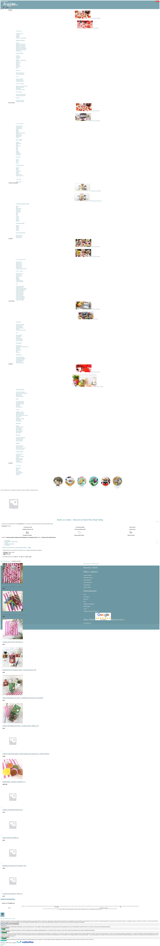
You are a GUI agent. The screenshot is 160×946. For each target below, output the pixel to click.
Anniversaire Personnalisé (21, 268)
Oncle (17, 150)
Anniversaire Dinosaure (20, 358)
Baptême (17, 279)
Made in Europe (52, 537)
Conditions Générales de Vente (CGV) (91, 611)
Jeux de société (19, 334)
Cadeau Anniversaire (88, 582)
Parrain (17, 151)
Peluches (17, 328)
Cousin (17, 218)
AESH (17, 229)
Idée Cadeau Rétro (87, 580)
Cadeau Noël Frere (19, 294)
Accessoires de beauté (20, 391)
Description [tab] (7, 540)
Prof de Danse (19, 174)
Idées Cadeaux (11, 102)
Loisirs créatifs (19, 338)
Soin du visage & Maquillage (21, 393)
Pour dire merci (19, 275)
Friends (69, 486)
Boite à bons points (20, 445)
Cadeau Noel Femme (95, 246)
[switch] (1, 932)
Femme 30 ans (19, 261)
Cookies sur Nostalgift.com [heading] (8, 903)
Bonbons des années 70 (20, 45)
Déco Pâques (18, 432)
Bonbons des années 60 (20, 44)
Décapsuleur (18, 419)
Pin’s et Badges (19, 406)
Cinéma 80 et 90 (19, 126)
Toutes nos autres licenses (117, 487)
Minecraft (18, 352)
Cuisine (17, 417)
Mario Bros (18, 347)
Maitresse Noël (19, 135)
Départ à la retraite (19, 273)
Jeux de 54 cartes (19, 339)
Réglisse (17, 36)
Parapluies (18, 404)
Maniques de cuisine (20, 412)
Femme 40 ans (19, 263)
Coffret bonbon (19, 128)
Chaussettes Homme (20, 403)
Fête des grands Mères (95, 120)
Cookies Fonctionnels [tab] (5, 931)
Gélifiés (17, 61)
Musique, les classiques (20, 132)
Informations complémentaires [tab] (11, 541)
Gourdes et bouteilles (20, 418)
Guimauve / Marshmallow (21, 37)
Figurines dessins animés (21, 330)
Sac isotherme (18, 420)
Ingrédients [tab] (7, 544)
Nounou (17, 172)
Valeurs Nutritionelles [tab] (9, 543)
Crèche (17, 173)
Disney (17, 129)
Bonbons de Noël (19, 78)
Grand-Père (18, 153)
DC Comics (18, 471)
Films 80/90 (18, 473)
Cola (17, 59)
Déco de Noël (18, 430)
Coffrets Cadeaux (87, 587)
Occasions (10, 238)
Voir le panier (3, 899)
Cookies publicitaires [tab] (4, 927)
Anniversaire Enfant (20, 357)
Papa (17, 144)
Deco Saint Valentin (96, 371)
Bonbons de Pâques (20, 100)
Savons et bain (19, 394)
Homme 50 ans (19, 267)
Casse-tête (18, 337)
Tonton (17, 216)
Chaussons (18, 460)
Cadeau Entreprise (19, 281)
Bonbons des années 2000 (21, 48)
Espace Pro (86, 599)
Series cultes (18, 133)
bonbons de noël (16, 561)
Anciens (17, 42)
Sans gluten (18, 65)
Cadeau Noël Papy (19, 291)
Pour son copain (19, 236)
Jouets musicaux (19, 326)
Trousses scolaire (19, 440)
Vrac (17, 68)
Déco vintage (18, 428)
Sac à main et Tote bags (20, 437)
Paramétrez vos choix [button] (104, 907)
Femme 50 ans (19, 264)
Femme (17, 159)
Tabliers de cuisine (19, 411)
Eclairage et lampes (20, 426)
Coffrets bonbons (19, 33)
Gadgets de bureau (19, 325)
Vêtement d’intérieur (20, 456)
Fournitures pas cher (20, 449)
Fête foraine (18, 88)
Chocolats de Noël (19, 80)
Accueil (2, 490)
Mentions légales (87, 606)
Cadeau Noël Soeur (20, 293)
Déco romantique (19, 431)
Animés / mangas (19, 472)
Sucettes (17, 66)
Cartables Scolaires (19, 438)
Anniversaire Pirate (20, 360)
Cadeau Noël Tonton (20, 296)
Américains (18, 56)
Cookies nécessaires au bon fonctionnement (10, 924)
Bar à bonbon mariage (20, 89)
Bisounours (82, 486)
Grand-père (18, 211)
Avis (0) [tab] (6, 542)
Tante (17, 148)
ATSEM (17, 227)
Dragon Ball (93, 486)
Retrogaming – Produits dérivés (22, 346)
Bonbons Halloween (20, 72)
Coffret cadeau (19, 127)
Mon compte (5, 7)
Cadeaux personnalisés (13, 182)
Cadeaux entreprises (88, 575)
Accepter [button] (57, 907)
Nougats (17, 63)
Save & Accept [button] (3, 940)
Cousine (17, 217)
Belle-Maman (18, 143)
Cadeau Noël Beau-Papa (21, 289)
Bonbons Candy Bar (20, 87)
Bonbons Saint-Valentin (20, 95)
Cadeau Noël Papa (19, 287)
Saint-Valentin (19, 237)
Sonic (17, 351)
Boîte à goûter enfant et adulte (22, 415)
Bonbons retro (7, 490)
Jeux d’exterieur (19, 340)
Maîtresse (18, 167)
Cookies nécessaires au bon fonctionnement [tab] (9, 923)
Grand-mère (18, 154)
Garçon (17, 162)
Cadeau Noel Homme (95, 256)
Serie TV (18, 474)
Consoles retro (19, 345)
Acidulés (17, 34)
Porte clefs (18, 405)
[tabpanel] (80, 926)
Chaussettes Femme (20, 402)
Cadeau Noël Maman (20, 286)
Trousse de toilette (19, 396)
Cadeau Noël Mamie (20, 290)
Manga (17, 131)
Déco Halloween (19, 429)
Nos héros (10, 463)
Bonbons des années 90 (20, 47)
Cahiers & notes (19, 446)
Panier (4, 8)
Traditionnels (18, 50)
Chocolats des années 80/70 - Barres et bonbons (20, 490)
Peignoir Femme (19, 458)
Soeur (17, 147)
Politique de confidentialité (89, 604)
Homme (17, 160)
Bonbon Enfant (19, 361)
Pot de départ (18, 274)
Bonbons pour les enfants (21, 49)
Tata (17, 215)
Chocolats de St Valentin (95, 18)
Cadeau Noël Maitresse (20, 297)
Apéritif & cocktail (19, 414)
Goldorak (105, 486)
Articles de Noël (45, 537)
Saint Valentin (95, 28)
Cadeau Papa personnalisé (95, 190)
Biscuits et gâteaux (10, 537)
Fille (17, 161)
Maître (17, 168)
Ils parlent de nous (87, 623)
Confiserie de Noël (19, 81)
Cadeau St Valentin (95, 110)
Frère (17, 146)
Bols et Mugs (18, 416)
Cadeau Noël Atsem (20, 299)
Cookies (85, 608)
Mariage (17, 278)
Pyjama (17, 457)
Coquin (17, 137)
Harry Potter (18, 62)
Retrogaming (18, 136)
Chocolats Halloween (20, 74)
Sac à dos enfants (19, 439)
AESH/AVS (18, 171)
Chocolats (18, 35)
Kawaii (17, 130)
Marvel (17, 470)
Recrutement (86, 596)
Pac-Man (18, 348)
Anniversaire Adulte (20, 362)
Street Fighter (18, 349)
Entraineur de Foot (19, 175)
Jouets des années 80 (95, 309)
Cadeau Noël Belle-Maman (21, 288)
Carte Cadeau (18, 181)
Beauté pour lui (19, 395)
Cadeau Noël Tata (19, 295)
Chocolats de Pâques (20, 101)
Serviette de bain (19, 461)
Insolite (17, 276)
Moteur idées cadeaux (88, 577)
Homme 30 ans (19, 265)
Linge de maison (19, 454)
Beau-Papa (18, 145)
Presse (85, 594)
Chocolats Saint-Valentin (21, 94)
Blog (84, 601)
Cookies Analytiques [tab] (4, 937)
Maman (17, 142)
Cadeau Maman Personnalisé (95, 200)
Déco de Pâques (100, 386)
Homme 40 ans (19, 266)
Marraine (18, 152)
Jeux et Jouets (11, 300)
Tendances (10, 363)
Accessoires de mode (20, 401)
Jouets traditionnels (19, 327)
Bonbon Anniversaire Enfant (21, 86)
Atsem (17, 170)
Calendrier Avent (19, 280)
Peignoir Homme (19, 459)
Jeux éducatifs (19, 336)
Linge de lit (18, 455)
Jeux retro (96, 318)
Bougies (17, 425)
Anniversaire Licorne (20, 359)
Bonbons (10, 10)
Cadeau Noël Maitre (20, 298)
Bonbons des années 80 (20, 46)
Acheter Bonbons (87, 584)
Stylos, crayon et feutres (20, 447)
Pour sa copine (19, 235)
